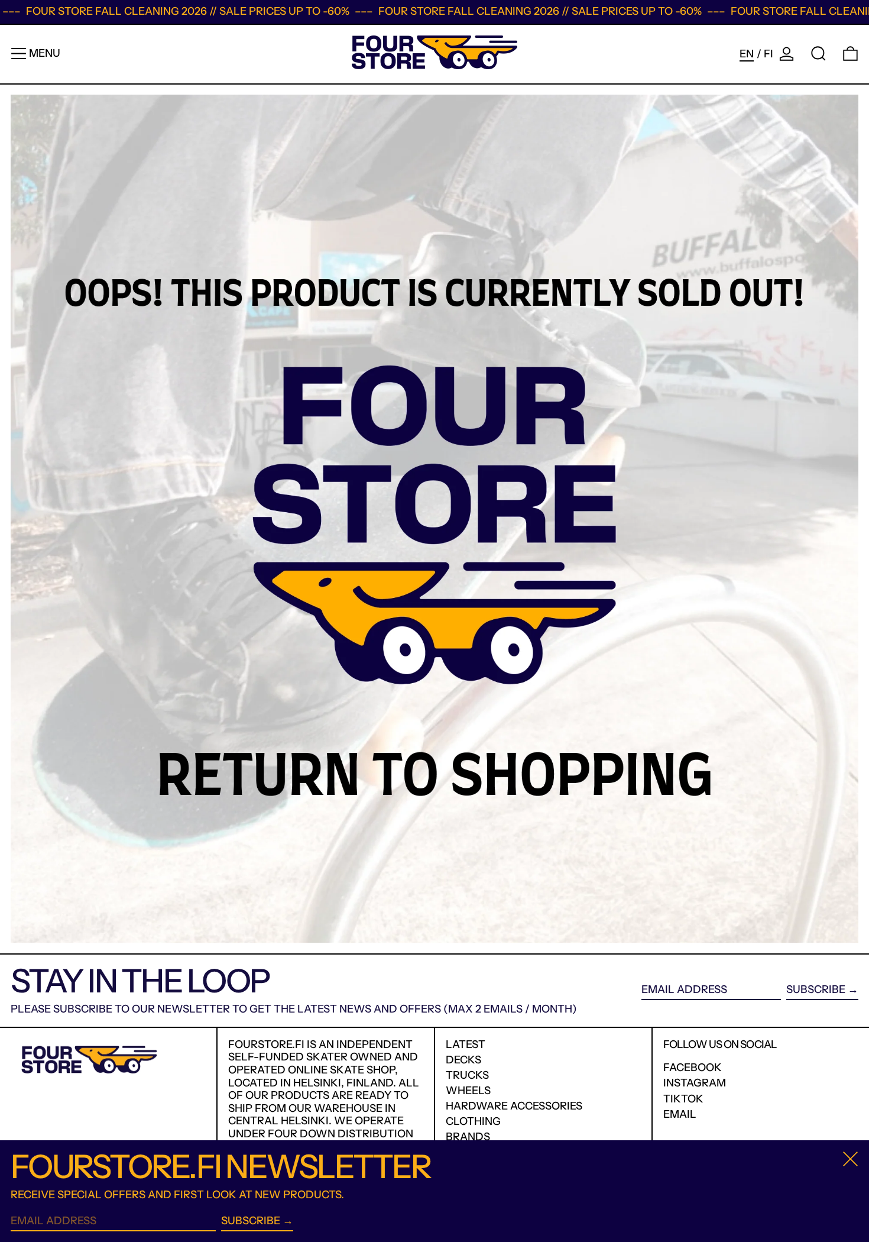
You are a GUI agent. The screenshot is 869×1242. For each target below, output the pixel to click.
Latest (465, 1044)
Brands (468, 1136)
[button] (818, 53)
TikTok (683, 1099)
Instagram (694, 1083)
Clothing (473, 1121)
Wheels (468, 1090)
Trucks (467, 1075)
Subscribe (815, 989)
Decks (463, 1059)
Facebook (692, 1068)
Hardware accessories (514, 1105)
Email (679, 1114)
